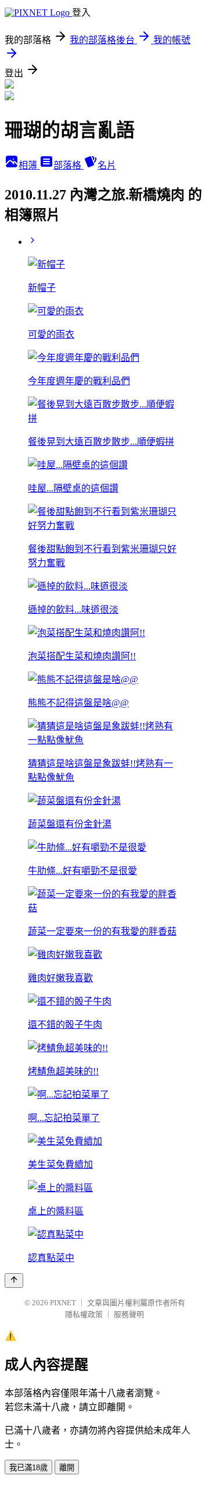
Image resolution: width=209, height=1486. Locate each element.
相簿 (29, 165)
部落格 (68, 165)
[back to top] (14, 1280)
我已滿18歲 (28, 1467)
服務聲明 (129, 1314)
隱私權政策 (84, 1314)
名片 (107, 165)
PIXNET (63, 1302)
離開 (66, 1467)
